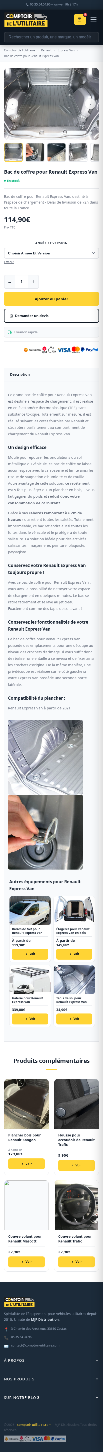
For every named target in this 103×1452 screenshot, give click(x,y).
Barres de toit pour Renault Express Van (27, 931)
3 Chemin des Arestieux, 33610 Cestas (35, 1329)
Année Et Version (51, 243)
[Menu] (93, 19)
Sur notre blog (22, 1397)
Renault (46, 50)
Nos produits (19, 1378)
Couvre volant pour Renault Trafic (75, 1238)
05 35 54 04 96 (18, 1337)
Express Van (66, 50)
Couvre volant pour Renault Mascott (25, 1238)
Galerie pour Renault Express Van (27, 1000)
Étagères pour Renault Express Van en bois (73, 931)
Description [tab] (20, 374)
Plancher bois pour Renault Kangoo (24, 1137)
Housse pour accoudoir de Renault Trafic (76, 1140)
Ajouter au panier (51, 298)
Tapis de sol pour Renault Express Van (71, 1000)
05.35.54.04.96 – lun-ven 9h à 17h (54, 4)
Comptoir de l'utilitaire (19, 50)
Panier (85, 15)
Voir (32, 954)
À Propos (14, 1360)
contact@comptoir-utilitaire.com (32, 1345)
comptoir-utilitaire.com (34, 1425)
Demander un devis (31, 315)
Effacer (9, 262)
